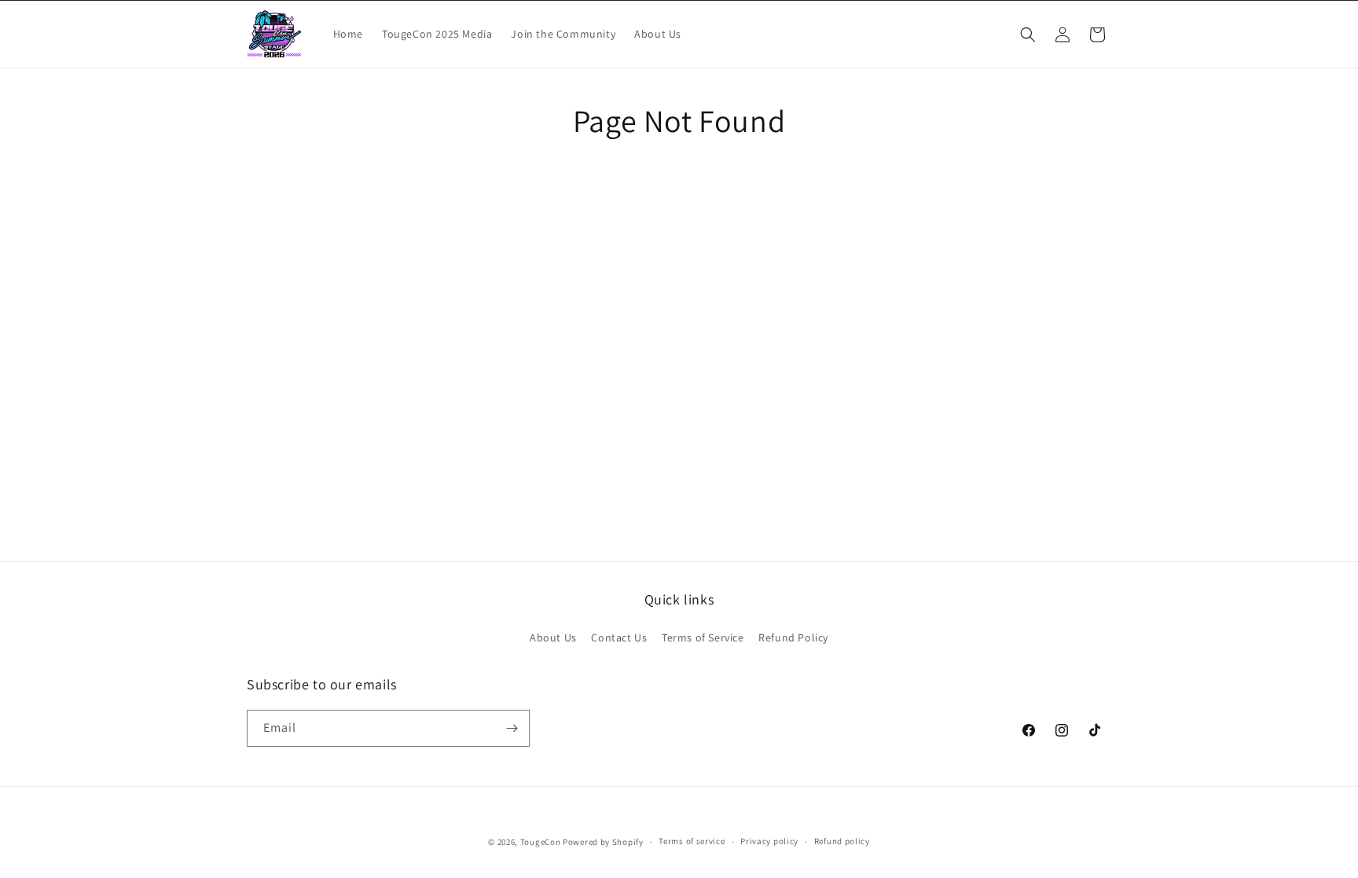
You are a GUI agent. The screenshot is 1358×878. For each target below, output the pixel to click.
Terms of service (692, 841)
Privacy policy (769, 841)
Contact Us (619, 637)
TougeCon (540, 841)
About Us (553, 637)
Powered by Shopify (603, 841)
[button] (1028, 34)
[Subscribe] (511, 728)
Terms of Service (703, 637)
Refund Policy (793, 637)
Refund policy (842, 841)
